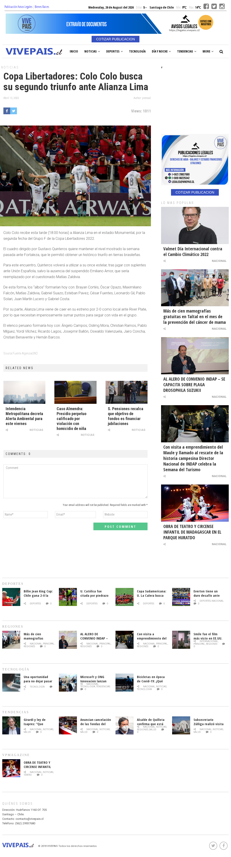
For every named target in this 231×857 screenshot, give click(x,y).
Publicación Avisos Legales (18, 7)
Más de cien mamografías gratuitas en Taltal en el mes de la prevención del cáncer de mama (194, 316)
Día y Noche (160, 51)
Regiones (29, 646)
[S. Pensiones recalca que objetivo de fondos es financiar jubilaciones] (127, 392)
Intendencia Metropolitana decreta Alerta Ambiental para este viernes (24, 416)
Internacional (209, 641)
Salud (27, 732)
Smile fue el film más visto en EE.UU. (208, 636)
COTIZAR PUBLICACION (115, 39)
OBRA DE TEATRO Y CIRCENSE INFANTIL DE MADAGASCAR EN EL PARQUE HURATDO (192, 532)
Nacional (219, 261)
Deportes (113, 51)
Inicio (74, 51)
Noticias (90, 51)
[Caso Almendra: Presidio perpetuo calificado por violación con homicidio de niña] (75, 392)
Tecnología (137, 51)
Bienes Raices (42, 7)
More (206, 51)
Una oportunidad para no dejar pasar (38, 678)
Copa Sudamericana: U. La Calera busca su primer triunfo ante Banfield (151, 597)
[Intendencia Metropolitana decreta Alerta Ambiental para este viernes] (24, 392)
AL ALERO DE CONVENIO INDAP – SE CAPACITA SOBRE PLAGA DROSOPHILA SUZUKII (194, 384)
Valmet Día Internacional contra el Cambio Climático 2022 (192, 251)
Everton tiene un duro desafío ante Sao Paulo (207, 595)
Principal (48, 643)
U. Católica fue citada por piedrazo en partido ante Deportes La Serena (94, 597)
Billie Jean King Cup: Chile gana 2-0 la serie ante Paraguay (38, 595)
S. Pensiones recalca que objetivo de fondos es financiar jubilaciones (125, 416)
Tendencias (185, 51)
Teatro (28, 775)
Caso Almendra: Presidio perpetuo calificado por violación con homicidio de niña (71, 418)
